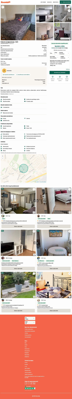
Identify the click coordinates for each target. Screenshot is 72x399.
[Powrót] (2, 9)
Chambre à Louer (44, 305)
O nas (26, 366)
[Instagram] (29, 383)
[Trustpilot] (30, 390)
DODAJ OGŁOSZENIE (66, 2)
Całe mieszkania (28, 337)
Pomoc (26, 362)
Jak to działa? (27, 368)
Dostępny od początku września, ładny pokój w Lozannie (12, 262)
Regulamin (27, 352)
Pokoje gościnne (28, 335)
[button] (2, 156)
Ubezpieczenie (27, 370)
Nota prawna (27, 350)
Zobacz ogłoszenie (18, 226)
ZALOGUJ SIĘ (49, 2)
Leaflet (37, 181)
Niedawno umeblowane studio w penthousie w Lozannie (52, 220)
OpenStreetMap (43, 181)
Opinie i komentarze (29, 374)
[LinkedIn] (34, 383)
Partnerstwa (27, 348)
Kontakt (26, 364)
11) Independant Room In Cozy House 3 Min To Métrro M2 (16, 220)
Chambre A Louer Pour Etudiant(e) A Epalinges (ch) (14, 305)
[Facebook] (26, 383)
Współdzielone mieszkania (30, 331)
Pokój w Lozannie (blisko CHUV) (47, 263)
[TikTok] (31, 383)
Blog (26, 342)
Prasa (26, 346)
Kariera (26, 344)
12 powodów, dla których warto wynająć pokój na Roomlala (34, 377)
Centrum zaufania (28, 372)
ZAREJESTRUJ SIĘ (55, 2)
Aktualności (27, 356)
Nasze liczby (27, 354)
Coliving (26, 333)
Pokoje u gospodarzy (29, 329)
